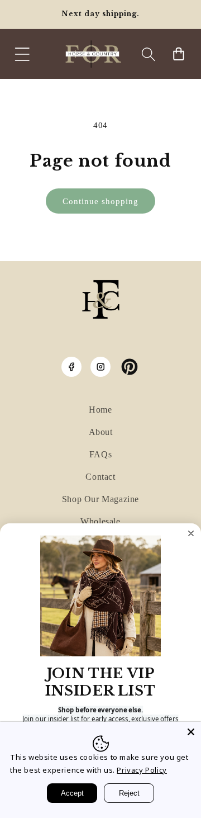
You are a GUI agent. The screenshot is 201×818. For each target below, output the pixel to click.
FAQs (100, 454)
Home (100, 409)
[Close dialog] (191, 533)
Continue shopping (100, 201)
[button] (22, 54)
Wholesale (100, 521)
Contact (100, 476)
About (101, 432)
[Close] (191, 731)
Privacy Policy (141, 770)
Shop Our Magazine (100, 499)
